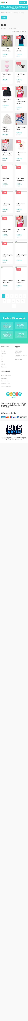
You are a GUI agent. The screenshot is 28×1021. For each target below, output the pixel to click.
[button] (6, 2)
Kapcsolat (3, 367)
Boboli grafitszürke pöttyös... (6, 129)
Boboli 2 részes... (19, 50)
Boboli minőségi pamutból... (7, 281)
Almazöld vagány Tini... (6, 50)
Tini (2, 361)
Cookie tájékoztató (6, 386)
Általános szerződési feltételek (20, 356)
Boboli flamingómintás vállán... (21, 102)
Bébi (2, 356)
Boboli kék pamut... (5, 179)
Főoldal (3, 12)
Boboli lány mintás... (6, 205)
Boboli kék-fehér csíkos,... (21, 179)
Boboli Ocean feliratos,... (21, 281)
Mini (2, 359)
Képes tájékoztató (6, 376)
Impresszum (18, 359)
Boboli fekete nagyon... (6, 101)
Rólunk (3, 364)
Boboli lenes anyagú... (6, 230)
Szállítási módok (5, 383)
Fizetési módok (5, 381)
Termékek (9, 12)
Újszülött (3, 354)
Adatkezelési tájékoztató (18, 352)
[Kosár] (17, 2)
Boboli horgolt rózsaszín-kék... (7, 154)
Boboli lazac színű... (21, 205)
